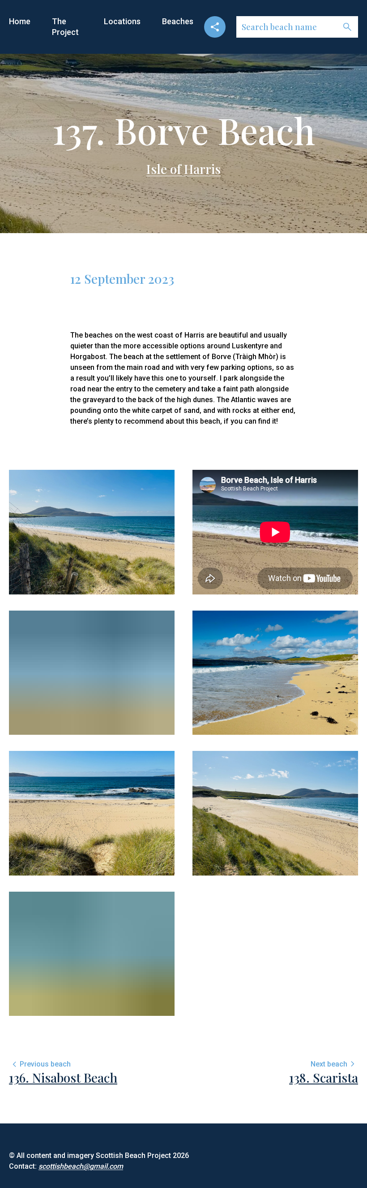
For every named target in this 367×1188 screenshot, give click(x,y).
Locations (122, 21)
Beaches (177, 21)
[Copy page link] (215, 27)
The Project (65, 27)
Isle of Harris (183, 168)
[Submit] (347, 27)
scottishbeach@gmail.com (80, 1166)
